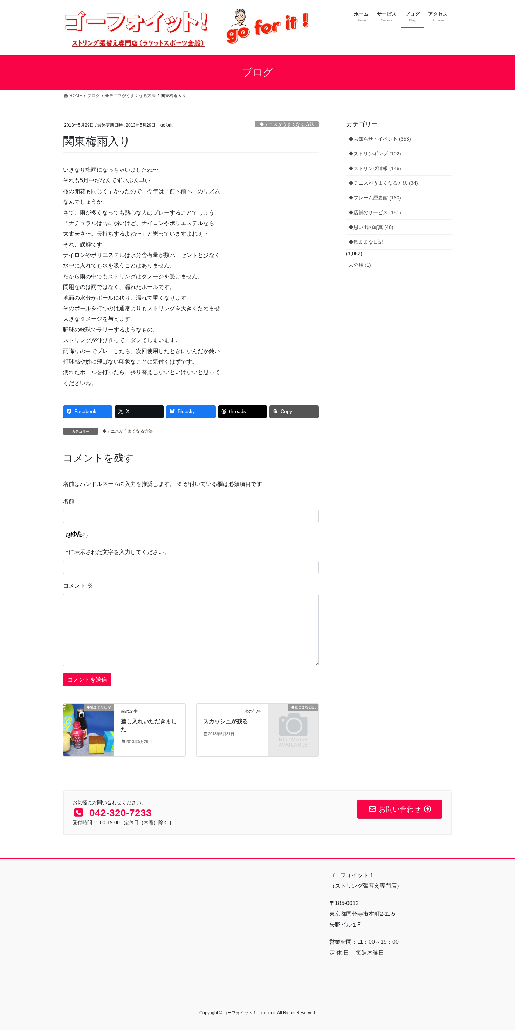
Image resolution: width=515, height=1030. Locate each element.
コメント (77, 586)
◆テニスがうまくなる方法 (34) (383, 183)
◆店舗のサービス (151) (375, 212)
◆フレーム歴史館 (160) (375, 198)
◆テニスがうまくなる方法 (287, 124)
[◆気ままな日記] (88, 729)
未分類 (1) (360, 265)
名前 (68, 501)
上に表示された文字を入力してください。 (116, 552)
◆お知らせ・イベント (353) (380, 139)
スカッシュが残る (225, 721)
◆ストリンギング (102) (375, 153)
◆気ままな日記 (366, 242)
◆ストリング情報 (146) (375, 168)
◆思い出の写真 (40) (371, 227)
